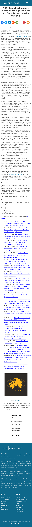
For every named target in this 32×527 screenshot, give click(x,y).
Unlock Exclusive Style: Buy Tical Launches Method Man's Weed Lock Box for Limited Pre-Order (17, 267)
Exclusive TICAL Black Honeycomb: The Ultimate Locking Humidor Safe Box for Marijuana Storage (17, 307)
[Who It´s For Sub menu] (11, 499)
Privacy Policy (20, 497)
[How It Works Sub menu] (11, 497)
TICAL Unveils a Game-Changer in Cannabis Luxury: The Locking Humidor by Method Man (16, 366)
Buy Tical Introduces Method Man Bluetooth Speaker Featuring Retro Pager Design (17, 236)
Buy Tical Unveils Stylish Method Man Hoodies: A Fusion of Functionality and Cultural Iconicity (16, 261)
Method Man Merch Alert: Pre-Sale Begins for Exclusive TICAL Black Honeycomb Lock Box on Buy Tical (17, 301)
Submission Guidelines (19, 506)
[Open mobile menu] (27, 3)
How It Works (5, 497)
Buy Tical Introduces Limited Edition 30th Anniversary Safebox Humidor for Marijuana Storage (17, 223)
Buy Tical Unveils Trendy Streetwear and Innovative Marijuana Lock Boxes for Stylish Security (17, 280)
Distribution (5, 505)
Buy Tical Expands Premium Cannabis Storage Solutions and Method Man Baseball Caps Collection (17, 230)
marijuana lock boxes (21, 36)
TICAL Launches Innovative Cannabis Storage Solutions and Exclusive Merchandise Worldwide (17, 351)
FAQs (17, 503)
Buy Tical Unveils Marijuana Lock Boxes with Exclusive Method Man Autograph (15, 248)
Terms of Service (21, 499)
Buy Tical (18, 400)
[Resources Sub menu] (9, 509)
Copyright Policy (21, 501)
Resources (4, 509)
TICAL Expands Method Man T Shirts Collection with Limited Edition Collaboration (15, 242)
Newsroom (19, 511)
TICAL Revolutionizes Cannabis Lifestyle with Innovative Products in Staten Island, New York (17, 336)
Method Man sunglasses (15, 174)
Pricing (3, 501)
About (3, 503)
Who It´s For (5, 499)
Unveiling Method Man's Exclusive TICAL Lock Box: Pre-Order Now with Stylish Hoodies (17, 274)
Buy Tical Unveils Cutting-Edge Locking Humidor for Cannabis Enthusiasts (16, 255)
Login (18, 513)
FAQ (2, 507)
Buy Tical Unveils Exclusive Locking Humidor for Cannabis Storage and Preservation (17, 313)
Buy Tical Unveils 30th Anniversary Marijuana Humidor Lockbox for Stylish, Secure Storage (17, 295)
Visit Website (16, 430)
